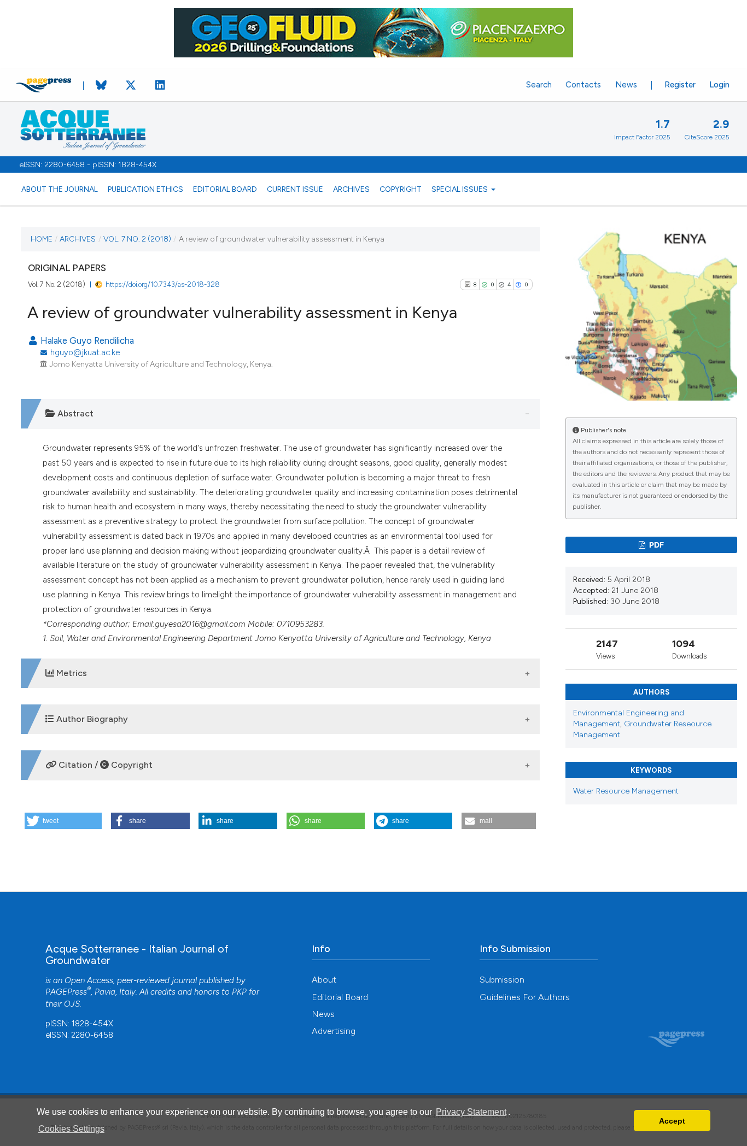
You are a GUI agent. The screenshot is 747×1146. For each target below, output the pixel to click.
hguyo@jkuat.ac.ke (85, 352)
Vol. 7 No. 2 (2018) (137, 238)
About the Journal (59, 189)
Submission (502, 979)
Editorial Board (225, 189)
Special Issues (460, 189)
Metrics (70, 673)
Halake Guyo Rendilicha (86, 340)
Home (41, 238)
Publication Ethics (145, 189)
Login (719, 85)
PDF (655, 544)
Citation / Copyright (104, 765)
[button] (63, 821)
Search (539, 85)
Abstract (74, 413)
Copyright (401, 189)
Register (680, 85)
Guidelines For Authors (525, 997)
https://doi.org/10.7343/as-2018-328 (163, 284)
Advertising (333, 1031)
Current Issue (295, 189)
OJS (72, 1004)
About (324, 979)
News (626, 85)
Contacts (583, 85)
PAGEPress (66, 992)
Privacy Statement (471, 1111)
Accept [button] (672, 1120)
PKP (239, 992)
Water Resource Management (626, 791)
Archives (351, 189)
